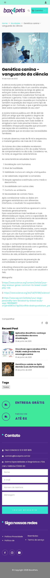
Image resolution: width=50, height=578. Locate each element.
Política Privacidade (14, 536)
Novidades (15, 23)
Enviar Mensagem (25, 510)
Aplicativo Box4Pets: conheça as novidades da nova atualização (30, 335)
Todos (6, 387)
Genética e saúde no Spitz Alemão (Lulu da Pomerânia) (29, 365)
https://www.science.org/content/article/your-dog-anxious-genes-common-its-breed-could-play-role (24, 285)
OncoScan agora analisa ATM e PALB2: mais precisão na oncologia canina (31, 352)
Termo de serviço (36, 540)
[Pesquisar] (28, 10)
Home (5, 23)
